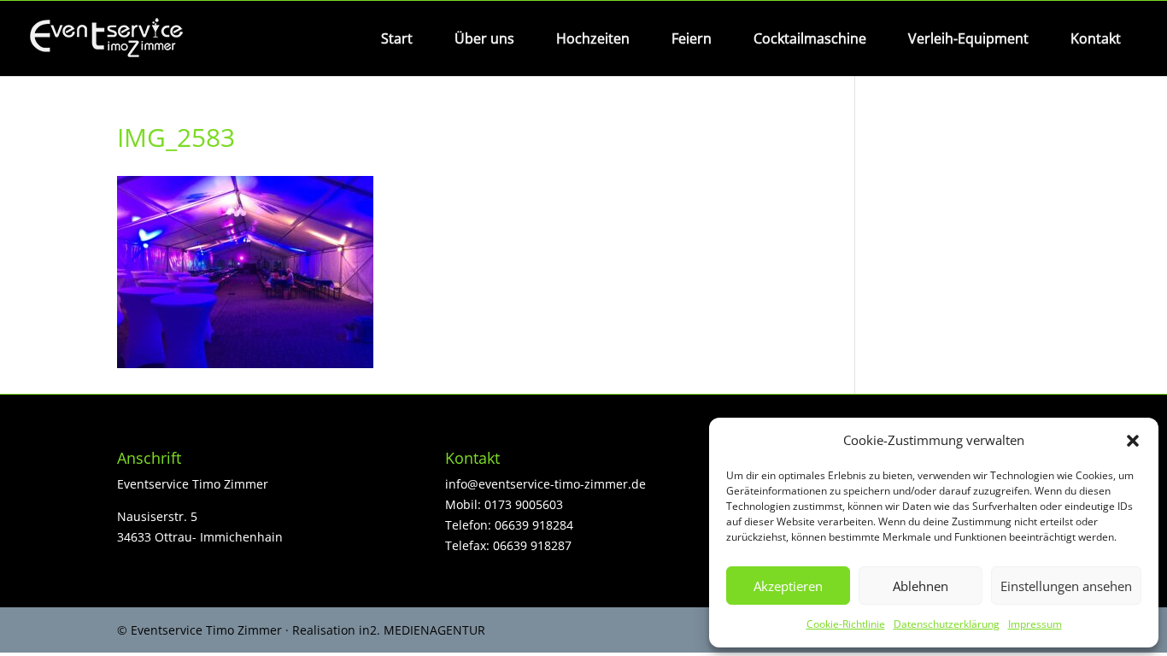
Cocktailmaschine (810, 38)
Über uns (484, 38)
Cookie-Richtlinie (845, 624)
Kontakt (1095, 38)
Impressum (1035, 624)
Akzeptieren (788, 585)
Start (397, 38)
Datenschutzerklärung (947, 624)
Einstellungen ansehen (1066, 585)
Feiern (691, 38)
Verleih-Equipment (968, 38)
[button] (1132, 440)
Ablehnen (920, 585)
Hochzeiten (593, 38)
